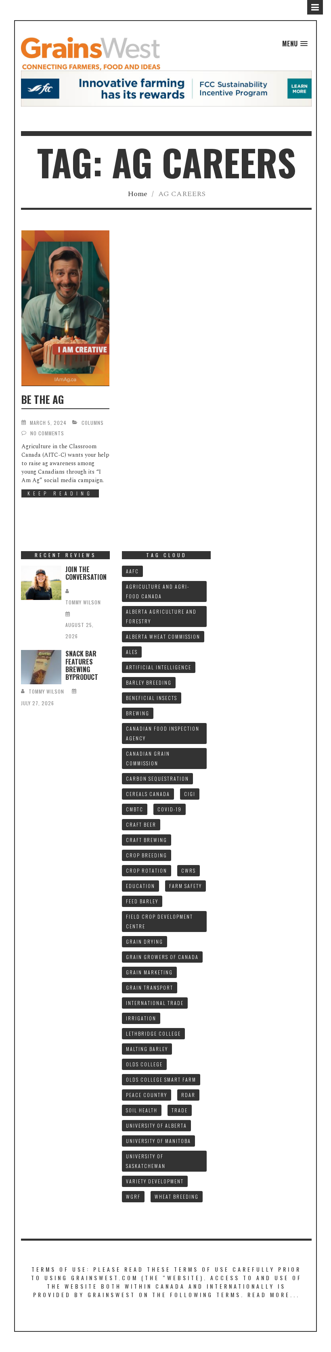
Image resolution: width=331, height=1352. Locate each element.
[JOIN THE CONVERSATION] (41, 583)
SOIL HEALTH (141, 1110)
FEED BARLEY (142, 901)
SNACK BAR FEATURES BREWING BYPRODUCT (81, 665)
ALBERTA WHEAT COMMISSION (163, 636)
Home (137, 193)
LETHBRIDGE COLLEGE (153, 1033)
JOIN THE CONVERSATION (86, 573)
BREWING (137, 713)
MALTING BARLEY (147, 1048)
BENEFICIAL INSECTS (151, 697)
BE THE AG (42, 399)
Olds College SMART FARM (161, 1079)
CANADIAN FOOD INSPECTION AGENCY (162, 733)
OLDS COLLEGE (144, 1064)
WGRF (133, 1196)
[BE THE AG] (65, 308)
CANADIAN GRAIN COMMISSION (148, 758)
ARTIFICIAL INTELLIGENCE (158, 667)
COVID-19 (169, 809)
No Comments (47, 433)
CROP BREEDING (146, 855)
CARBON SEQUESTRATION (157, 778)
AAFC (132, 571)
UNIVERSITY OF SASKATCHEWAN (146, 1161)
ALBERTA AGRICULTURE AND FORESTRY (161, 616)
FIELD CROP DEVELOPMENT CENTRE (159, 921)
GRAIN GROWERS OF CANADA (162, 956)
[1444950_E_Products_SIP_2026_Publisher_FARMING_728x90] (166, 88)
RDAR (188, 1094)
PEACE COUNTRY (146, 1094)
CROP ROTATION (146, 870)
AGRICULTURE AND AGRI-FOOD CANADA (157, 591)
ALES (132, 651)
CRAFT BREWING (146, 839)
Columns (93, 422)
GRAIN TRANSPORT (149, 987)
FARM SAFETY (185, 885)
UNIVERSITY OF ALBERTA (156, 1125)
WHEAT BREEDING (177, 1196)
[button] (295, 43)
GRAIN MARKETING (149, 972)
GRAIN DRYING (144, 941)
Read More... (273, 1294)
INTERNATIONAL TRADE (155, 1002)
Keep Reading (60, 493)
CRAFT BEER (141, 824)
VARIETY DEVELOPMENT (155, 1181)
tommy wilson (83, 602)
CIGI (189, 793)
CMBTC (134, 809)
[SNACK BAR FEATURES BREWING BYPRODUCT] (41, 667)
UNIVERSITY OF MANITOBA (158, 1140)
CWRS (188, 870)
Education (140, 885)
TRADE (180, 1110)
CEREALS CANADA (148, 793)
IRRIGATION (141, 1018)
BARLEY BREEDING (149, 682)
